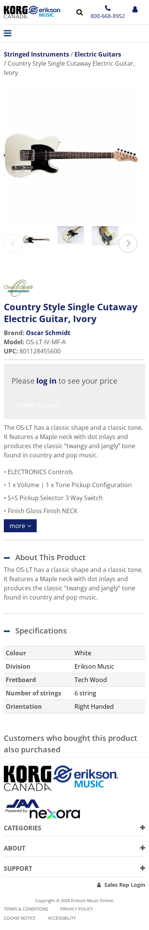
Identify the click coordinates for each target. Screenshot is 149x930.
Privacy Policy (76, 909)
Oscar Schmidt (48, 333)
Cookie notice (20, 918)
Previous (13, 243)
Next (128, 243)
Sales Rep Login (124, 884)
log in (46, 381)
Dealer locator (37, 405)
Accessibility (62, 918)
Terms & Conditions (26, 909)
